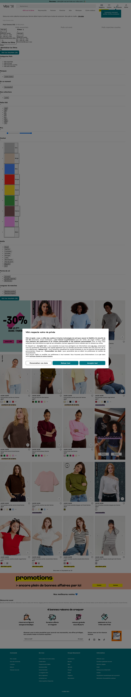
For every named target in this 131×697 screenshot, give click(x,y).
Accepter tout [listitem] (92, 363)
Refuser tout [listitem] (65, 363)
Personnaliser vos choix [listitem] (39, 363)
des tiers (94, 346)
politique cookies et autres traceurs (41, 356)
